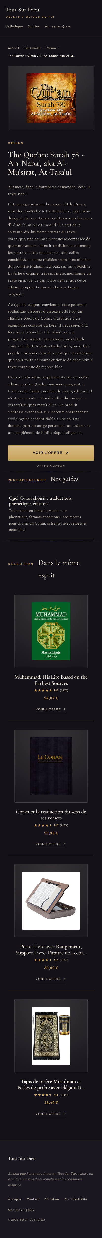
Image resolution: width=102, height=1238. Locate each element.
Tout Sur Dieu (30, 12)
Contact (33, 1199)
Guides (34, 26)
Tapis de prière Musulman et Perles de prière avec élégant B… (51, 1084)
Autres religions (58, 26)
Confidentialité (76, 1199)
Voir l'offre (51, 453)
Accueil (13, 48)
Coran (51, 48)
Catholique (14, 26)
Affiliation (52, 1199)
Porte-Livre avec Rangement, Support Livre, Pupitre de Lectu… (51, 949)
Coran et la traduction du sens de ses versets (51, 814)
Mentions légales (21, 1210)
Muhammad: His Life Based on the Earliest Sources (51, 680)
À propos (15, 1199)
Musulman (33, 48)
